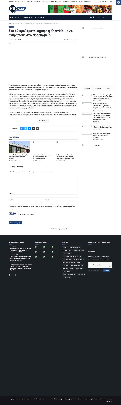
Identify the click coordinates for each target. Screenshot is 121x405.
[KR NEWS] (17, 9)
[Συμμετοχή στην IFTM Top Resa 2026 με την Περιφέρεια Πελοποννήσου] (55, 248)
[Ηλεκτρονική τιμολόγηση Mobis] (60, 229)
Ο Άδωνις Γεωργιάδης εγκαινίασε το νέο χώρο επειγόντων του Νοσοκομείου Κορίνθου (42, 156)
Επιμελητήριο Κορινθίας (69, 262)
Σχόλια (108, 88)
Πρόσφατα (98, 88)
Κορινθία (17, 23)
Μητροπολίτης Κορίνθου (77, 265)
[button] (118, 2)
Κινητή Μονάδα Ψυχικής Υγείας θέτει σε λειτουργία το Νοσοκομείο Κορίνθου (19, 156)
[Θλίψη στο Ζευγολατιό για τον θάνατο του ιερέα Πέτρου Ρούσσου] (87, 136)
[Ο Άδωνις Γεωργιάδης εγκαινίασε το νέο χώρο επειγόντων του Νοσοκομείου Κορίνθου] (43, 147)
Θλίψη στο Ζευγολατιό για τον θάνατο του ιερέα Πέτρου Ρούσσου (102, 135)
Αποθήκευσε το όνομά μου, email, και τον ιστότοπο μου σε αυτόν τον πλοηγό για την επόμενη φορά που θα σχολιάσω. (42, 206)
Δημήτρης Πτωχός (79, 259)
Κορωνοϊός (43, 121)
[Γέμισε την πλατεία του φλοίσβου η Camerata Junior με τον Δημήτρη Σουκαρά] (39, 248)
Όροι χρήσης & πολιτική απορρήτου (51, 1)
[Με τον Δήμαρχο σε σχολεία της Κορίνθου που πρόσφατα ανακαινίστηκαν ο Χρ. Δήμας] (47, 248)
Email (11, 199)
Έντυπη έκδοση (39, 17)
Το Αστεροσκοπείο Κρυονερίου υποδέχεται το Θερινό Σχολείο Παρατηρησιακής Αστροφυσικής (65, 156)
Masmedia (41, 399)
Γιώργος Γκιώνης (67, 250)
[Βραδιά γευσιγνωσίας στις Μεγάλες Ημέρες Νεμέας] (55, 253)
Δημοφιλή (87, 88)
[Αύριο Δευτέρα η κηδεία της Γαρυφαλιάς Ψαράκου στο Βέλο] (87, 128)
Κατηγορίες (27, 17)
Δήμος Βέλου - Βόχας (79, 250)
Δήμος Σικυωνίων (67, 259)
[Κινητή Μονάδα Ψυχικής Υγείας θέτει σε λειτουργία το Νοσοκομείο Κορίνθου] (19, 147)
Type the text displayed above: (26, 214)
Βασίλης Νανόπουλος (75, 247)
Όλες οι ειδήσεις (16, 17)
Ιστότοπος (47, 199)
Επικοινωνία (87, 1)
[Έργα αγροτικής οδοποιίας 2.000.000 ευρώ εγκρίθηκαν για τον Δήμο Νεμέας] (47, 322)
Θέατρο (79, 262)
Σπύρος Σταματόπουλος (69, 274)
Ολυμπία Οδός (79, 268)
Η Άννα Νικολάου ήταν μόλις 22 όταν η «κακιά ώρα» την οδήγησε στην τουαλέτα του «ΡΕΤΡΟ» (102, 96)
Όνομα (11, 193)
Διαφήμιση (37, 1)
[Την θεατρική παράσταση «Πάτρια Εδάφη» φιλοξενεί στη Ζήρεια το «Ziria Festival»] (39, 258)
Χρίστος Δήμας (67, 277)
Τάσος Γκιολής (81, 274)
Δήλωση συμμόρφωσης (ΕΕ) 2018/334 (72, 1)
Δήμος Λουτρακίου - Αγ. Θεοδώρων (72, 256)
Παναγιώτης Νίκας (67, 271)
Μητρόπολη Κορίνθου (68, 268)
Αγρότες (65, 247)
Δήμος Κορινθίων (67, 253)
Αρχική (12, 23)
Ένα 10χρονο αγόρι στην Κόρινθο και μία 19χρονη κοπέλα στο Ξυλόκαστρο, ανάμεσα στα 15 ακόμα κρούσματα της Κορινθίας (102, 117)
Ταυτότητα (30, 1)
